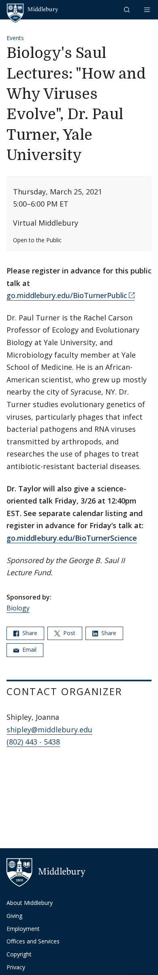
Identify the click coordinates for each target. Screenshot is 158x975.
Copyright (19, 954)
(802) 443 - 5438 (33, 742)
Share (29, 633)
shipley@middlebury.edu (49, 729)
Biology (18, 608)
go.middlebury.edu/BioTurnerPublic (66, 295)
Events (15, 38)
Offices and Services (33, 941)
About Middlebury (29, 903)
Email (28, 649)
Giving (14, 916)
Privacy (15, 967)
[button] (127, 9)
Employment (23, 928)
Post (68, 633)
